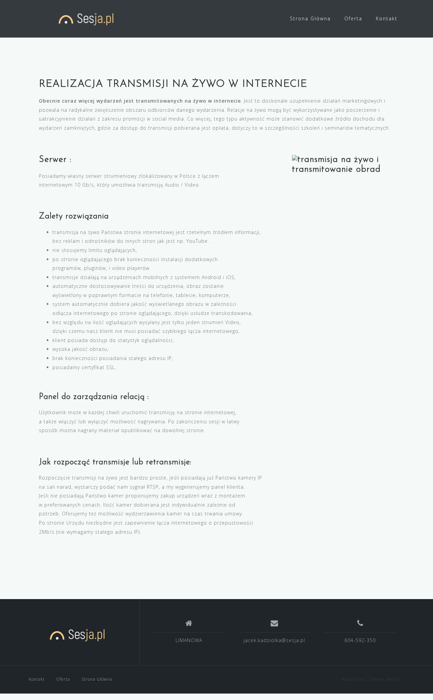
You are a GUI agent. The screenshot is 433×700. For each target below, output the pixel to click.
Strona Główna (310, 18)
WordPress (352, 679)
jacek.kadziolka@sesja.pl (274, 640)
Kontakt (386, 18)
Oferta (353, 18)
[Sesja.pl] (79, 634)
